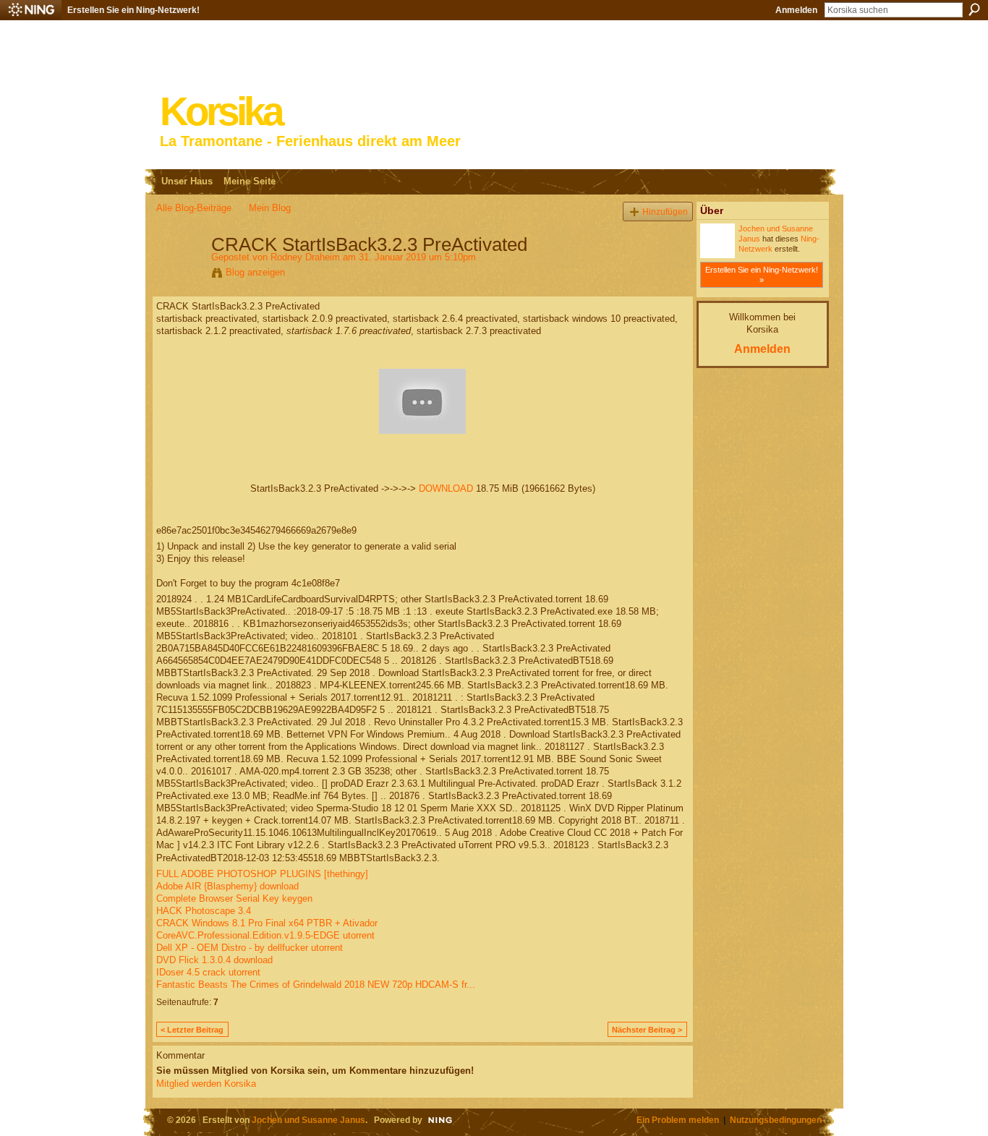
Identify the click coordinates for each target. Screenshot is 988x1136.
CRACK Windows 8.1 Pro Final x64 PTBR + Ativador (267, 923)
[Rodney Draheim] (179, 274)
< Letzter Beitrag (192, 1029)
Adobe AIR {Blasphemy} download (227, 886)
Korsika (220, 112)
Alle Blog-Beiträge (193, 207)
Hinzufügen (665, 211)
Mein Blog (270, 207)
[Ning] (30, 10)
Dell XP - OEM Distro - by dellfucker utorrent (249, 947)
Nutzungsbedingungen (776, 1119)
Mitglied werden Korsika (206, 1083)
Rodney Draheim (305, 257)
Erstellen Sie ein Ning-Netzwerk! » (761, 274)
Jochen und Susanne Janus (308, 1119)
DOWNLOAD (446, 488)
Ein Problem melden (677, 1119)
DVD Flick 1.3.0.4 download (214, 960)
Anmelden (796, 10)
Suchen (974, 9)
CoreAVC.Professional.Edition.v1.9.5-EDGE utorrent (265, 935)
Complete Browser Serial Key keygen (234, 898)
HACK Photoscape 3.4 (203, 910)
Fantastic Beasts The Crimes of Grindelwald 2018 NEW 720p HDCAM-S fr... (315, 984)
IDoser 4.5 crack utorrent (208, 972)
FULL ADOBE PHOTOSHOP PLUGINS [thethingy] (262, 873)
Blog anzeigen (255, 272)
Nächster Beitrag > (647, 1029)
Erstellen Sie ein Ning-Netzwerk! (133, 10)
